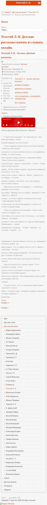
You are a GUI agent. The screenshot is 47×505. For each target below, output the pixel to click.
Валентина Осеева (13, 392)
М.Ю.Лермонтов (12, 396)
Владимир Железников (15, 451)
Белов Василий (12, 435)
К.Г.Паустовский (12, 369)
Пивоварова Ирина (13, 334)
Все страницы (20, 103)
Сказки (6, 478)
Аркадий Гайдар (12, 412)
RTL (15, 498)
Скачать (4, 113)
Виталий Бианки (12, 416)
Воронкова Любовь (13, 462)
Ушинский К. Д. (11, 354)
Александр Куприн (13, 431)
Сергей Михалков (12, 377)
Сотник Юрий (11, 470)
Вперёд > (5, 308)
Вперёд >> (5, 303)
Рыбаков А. (10, 385)
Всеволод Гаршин (13, 474)
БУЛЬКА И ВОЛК (21, 93)
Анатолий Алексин (13, 455)
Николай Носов (12, 346)
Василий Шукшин (12, 424)
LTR (18, 498)
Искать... (4, 27)
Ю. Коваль (10, 342)
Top (2, 498)
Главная (7, 12)
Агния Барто (10, 381)
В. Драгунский (11, 408)
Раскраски (8, 486)
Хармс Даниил (11, 447)
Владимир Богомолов (14, 466)
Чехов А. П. (10, 373)
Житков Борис (11, 420)
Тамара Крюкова (12, 439)
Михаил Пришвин (12, 400)
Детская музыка (10, 482)
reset (10, 498)
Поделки (7, 490)
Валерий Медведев (13, 427)
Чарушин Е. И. (11, 365)
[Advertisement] (24, 235)
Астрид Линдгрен (12, 350)
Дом (5, 319)
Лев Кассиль (11, 443)
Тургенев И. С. (11, 357)
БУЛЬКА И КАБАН (22, 85)
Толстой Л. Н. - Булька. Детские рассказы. (27, 80)
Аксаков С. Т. (11, 459)
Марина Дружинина (13, 330)
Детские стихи (9, 322)
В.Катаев (9, 361)
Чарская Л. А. (11, 404)
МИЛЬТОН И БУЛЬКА (23, 89)
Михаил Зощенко (12, 338)
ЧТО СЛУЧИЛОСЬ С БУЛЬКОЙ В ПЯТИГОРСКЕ (27, 98)
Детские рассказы (19, 12)
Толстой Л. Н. (33, 12)
